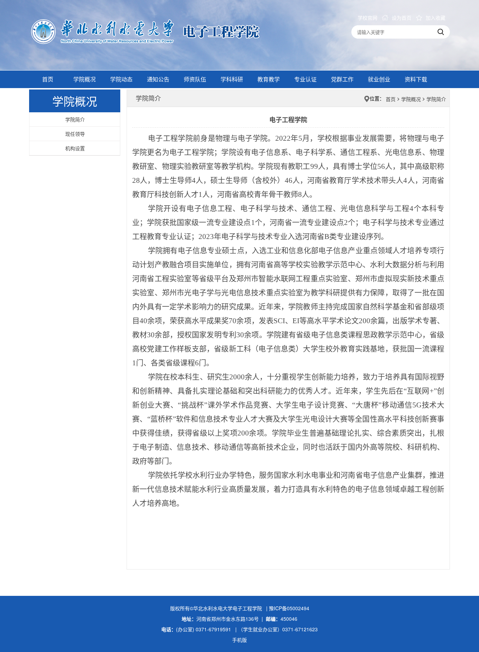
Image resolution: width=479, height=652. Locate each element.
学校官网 (367, 17)
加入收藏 (435, 17)
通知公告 (158, 79)
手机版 (239, 639)
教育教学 (268, 79)
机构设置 (75, 148)
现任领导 (75, 133)
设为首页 (401, 17)
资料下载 (416, 79)
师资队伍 (195, 79)
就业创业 (379, 79)
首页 (47, 79)
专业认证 (305, 79)
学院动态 (121, 79)
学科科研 (232, 79)
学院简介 (75, 119)
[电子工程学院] (157, 29)
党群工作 (342, 79)
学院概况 (84, 79)
